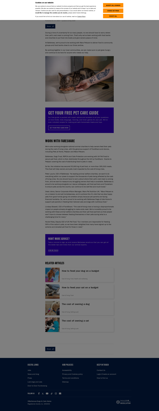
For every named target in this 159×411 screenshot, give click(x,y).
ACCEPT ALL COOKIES (113, 5)
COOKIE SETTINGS (113, 10)
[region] (79, 10)
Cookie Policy (81, 16)
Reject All (113, 16)
